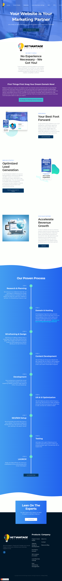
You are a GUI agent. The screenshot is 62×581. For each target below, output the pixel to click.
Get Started (31, 519)
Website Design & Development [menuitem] (35, 545)
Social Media (16, 5)
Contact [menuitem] (43, 542)
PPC (54, 5)
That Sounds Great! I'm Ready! (13, 190)
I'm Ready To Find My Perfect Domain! (31, 99)
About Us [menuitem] (43, 539)
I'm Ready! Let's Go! (31, 29)
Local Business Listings (38, 5)
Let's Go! (43, 245)
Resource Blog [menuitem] (45, 545)
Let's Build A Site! (31, 475)
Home (8, 5)
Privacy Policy (44, 575)
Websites (26, 5)
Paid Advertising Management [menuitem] (35, 565)
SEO (49, 5)
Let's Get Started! (45, 136)
